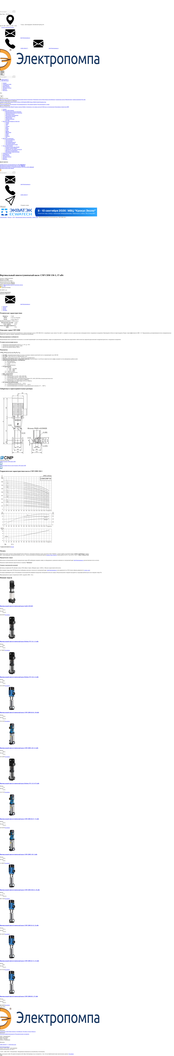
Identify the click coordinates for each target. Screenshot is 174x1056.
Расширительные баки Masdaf (7, 106)
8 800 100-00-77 (24, 48)
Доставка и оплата (7, 87)
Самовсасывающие (76, 99)
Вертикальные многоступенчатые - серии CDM (27, 217)
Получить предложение (5, 292)
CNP (14, 217)
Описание (5, 306)
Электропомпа (3, 217)
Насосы (9, 217)
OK (1, 1055)
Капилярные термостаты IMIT (62, 106)
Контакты (5, 90)
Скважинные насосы (60, 99)
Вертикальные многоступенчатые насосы (13, 284)
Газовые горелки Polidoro (20, 106)
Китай (12, 546)
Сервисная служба (7, 84)
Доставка (5, 310)
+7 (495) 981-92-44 (4, 80)
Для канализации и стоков (43, 104)
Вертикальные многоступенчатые (8, 99)
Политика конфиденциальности (7, 1034)
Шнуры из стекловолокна (49, 106)
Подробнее (7, 614)
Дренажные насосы (37, 99)
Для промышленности (22, 104)
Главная (4, 83)
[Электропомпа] (49, 70)
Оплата (4, 309)
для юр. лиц (87, 570)
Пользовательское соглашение (22, 1034)
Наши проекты (6, 86)
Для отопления (13, 104)
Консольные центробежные (48, 99)
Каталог (2, 74)
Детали (4, 307)
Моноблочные (68, 99)
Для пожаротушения (32, 104)
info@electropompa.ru (25, 37)
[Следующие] (4, 1007)
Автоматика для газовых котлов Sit (34, 106)
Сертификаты (6, 85)
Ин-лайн (83, 99)
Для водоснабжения (4, 104)
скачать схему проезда (51, 555)
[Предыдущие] (1, 1007)
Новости (5, 89)
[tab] (88, 306)
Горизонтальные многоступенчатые (24, 99)
